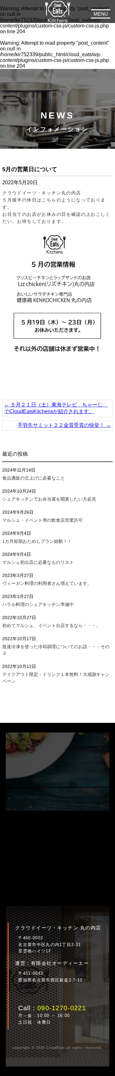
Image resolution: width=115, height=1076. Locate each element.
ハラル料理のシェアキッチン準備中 (38, 604)
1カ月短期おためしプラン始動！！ (37, 541)
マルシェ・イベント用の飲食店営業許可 (42, 520)
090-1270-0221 (61, 1008)
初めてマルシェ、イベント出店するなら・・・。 (51, 625)
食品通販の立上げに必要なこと (33, 478)
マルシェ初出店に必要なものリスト (38, 562)
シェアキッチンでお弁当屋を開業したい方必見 (49, 499)
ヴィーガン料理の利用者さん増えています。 (47, 583)
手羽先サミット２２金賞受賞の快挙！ (64, 425)
